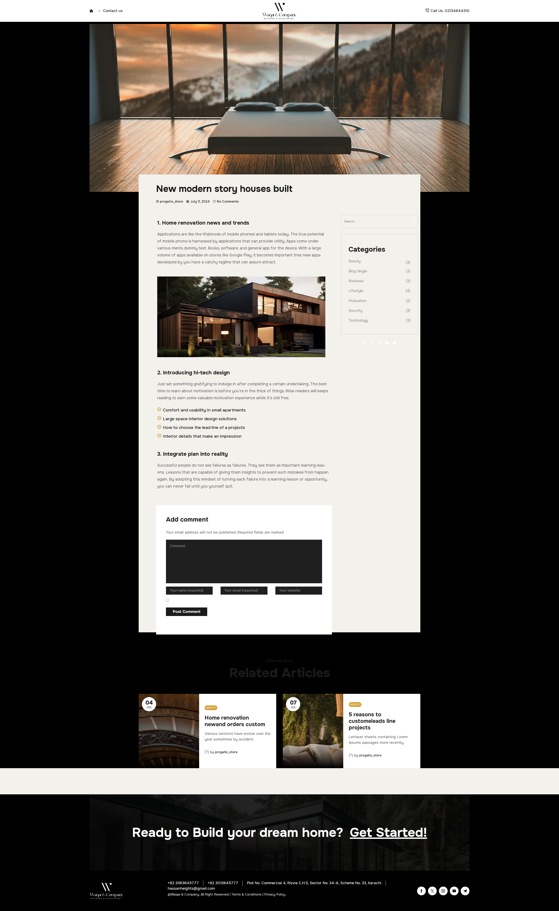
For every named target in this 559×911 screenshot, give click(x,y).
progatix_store (226, 752)
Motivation (357, 301)
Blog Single (358, 271)
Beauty (355, 261)
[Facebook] (364, 343)
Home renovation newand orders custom (235, 721)
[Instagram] (379, 343)
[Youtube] (394, 343)
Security (355, 310)
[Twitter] (372, 343)
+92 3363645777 (183, 883)
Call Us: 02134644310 (450, 11)
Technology (358, 320)
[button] (388, 832)
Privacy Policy (274, 894)
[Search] (414, 221)
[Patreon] (387, 343)
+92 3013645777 (223, 883)
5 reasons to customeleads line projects (372, 721)
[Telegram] (465, 891)
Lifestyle (356, 290)
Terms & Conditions (246, 894)
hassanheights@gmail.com (191, 888)
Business (356, 281)
